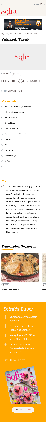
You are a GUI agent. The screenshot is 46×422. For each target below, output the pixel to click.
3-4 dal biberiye (11, 123)
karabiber (9, 150)
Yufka (7, 161)
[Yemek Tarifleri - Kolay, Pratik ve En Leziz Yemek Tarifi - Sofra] (9, 11)
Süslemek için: (11, 156)
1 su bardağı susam (13, 129)
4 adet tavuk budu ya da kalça (18, 107)
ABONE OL (21, 410)
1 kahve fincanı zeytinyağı (16, 112)
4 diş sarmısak (11, 118)
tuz (6, 145)
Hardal (8, 140)
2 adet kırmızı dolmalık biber (17, 134)
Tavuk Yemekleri (16, 34)
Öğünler (4, 34)
